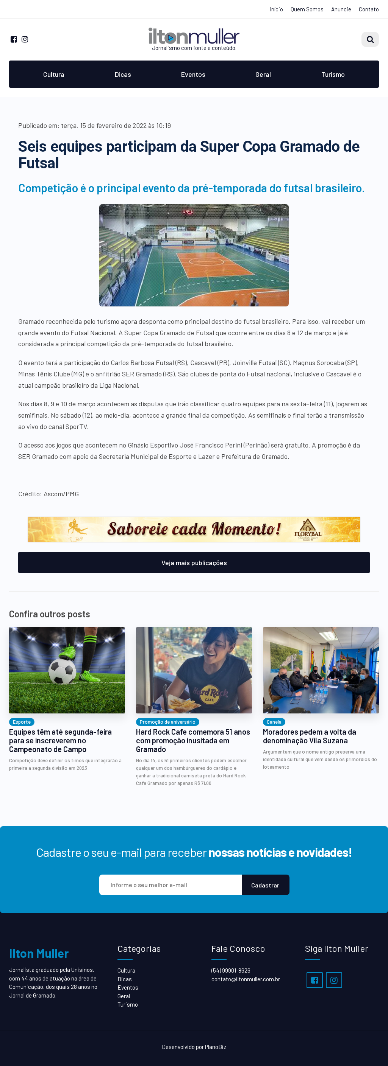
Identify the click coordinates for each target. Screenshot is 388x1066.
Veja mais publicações (194, 562)
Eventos (193, 74)
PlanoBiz (215, 1046)
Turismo (333, 74)
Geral (263, 74)
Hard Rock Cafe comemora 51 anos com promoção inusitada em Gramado (193, 740)
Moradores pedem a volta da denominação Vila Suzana (309, 736)
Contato (369, 9)
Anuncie (341, 9)
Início (276, 9)
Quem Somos (307, 9)
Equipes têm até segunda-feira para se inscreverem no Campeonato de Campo (60, 740)
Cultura (53, 74)
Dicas (123, 74)
